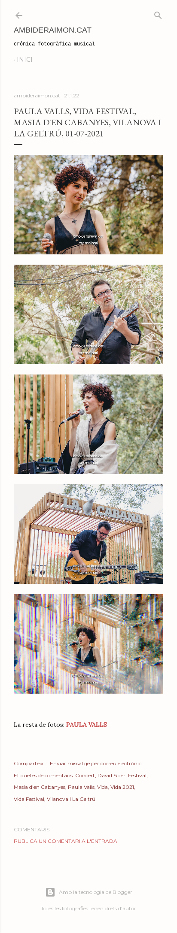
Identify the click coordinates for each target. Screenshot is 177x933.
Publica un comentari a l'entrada (65, 841)
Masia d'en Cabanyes (39, 787)
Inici (25, 59)
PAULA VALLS (85, 724)
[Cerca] (158, 13)
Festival (137, 775)
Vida (102, 787)
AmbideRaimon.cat (53, 30)
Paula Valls (81, 787)
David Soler (111, 775)
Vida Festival (29, 799)
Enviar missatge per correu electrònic (95, 763)
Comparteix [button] (28, 763)
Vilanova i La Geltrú (71, 799)
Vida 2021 (122, 787)
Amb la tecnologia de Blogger (95, 892)
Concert (85, 775)
